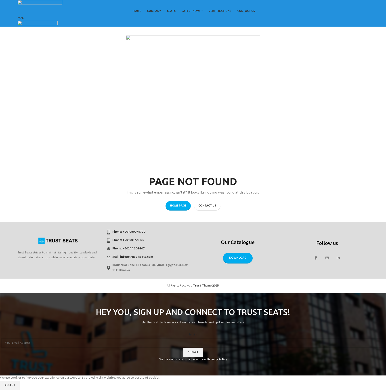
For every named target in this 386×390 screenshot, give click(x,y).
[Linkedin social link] (338, 258)
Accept (9, 385)
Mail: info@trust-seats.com (132, 256)
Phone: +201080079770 (128, 231)
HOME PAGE (178, 205)
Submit (193, 352)
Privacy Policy (217, 359)
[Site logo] (40, 3)
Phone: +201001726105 (128, 240)
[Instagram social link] (327, 258)
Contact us (207, 205)
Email (193, 334)
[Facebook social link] (315, 258)
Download (237, 257)
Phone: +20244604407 (128, 248)
